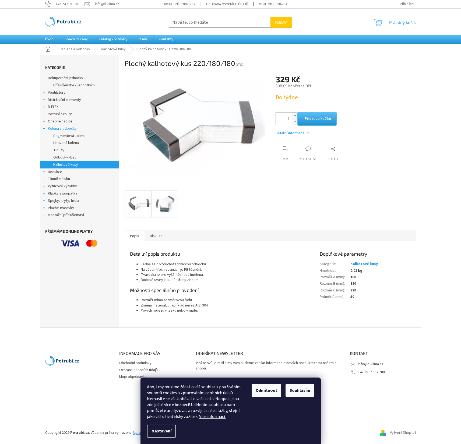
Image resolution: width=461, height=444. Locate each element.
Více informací (212, 417)
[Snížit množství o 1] (294, 122)
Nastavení (161, 431)
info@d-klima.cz (370, 364)
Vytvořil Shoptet (403, 432)
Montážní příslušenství (66, 215)
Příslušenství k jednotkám (74, 85)
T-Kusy (58, 150)
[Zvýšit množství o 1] (294, 115)
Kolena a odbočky (62, 128)
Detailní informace (290, 133)
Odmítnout (266, 390)
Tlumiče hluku (59, 179)
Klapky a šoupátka (62, 193)
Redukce (55, 172)
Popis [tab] (134, 236)
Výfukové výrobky (62, 186)
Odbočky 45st (64, 157)
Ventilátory (56, 92)
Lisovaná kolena (66, 143)
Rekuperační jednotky (65, 78)
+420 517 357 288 (371, 372)
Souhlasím (300, 390)
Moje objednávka (273, 4)
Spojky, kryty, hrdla (63, 200)
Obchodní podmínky (179, 4)
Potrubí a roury (60, 114)
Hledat (281, 22)
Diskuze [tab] (156, 236)
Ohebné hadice (60, 121)
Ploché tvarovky (61, 208)
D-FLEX (53, 107)
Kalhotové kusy (65, 164)
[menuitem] (49, 39)
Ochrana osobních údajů (227, 4)
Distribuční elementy (64, 100)
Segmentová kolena (69, 136)
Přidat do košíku (318, 118)
